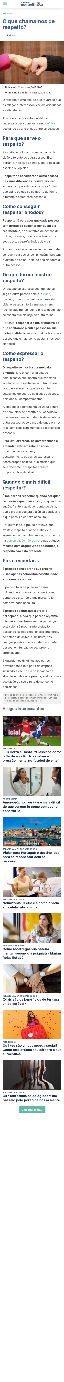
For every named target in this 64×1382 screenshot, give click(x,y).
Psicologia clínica (14, 899)
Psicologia (8, 13)
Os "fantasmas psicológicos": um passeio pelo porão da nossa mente (31, 1098)
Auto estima (10, 799)
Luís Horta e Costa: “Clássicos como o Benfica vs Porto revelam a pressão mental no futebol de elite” (32, 756)
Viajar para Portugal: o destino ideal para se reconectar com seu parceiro (31, 857)
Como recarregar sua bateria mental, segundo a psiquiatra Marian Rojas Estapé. (32, 953)
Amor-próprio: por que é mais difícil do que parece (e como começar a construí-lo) (31, 806)
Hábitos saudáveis (13, 945)
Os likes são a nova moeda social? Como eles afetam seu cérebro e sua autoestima (32, 1050)
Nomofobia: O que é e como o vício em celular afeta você (31, 905)
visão (46, 294)
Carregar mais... (32, 1109)
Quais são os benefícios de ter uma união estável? (31, 1001)
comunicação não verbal (23, 540)
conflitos (49, 123)
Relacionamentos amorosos (20, 849)
